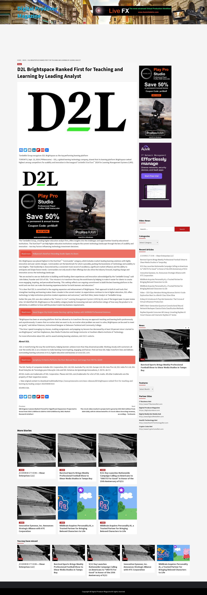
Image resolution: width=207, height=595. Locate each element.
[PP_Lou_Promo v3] (62, 214)
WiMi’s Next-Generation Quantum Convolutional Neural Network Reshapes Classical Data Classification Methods (161, 307)
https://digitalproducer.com (149, 410)
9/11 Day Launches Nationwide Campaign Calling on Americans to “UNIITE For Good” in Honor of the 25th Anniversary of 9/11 (117, 477)
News (19, 64)
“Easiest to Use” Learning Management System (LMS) (76, 299)
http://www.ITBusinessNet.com (150, 404)
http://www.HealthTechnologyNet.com (153, 423)
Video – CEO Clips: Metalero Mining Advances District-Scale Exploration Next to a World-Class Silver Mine (162, 294)
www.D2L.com (84, 352)
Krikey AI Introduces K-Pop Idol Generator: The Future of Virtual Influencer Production (162, 300)
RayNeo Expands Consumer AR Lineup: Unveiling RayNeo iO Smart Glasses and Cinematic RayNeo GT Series (163, 313)
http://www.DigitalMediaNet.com (151, 416)
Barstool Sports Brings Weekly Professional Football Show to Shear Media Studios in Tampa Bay (76, 475)
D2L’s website (88, 336)
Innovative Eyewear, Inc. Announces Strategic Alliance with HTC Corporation (36, 528)
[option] (164, 353)
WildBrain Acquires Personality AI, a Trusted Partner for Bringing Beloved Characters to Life (76, 528)
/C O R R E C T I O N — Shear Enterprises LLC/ (32, 474)
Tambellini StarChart (86, 162)
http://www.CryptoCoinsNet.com (151, 429)
